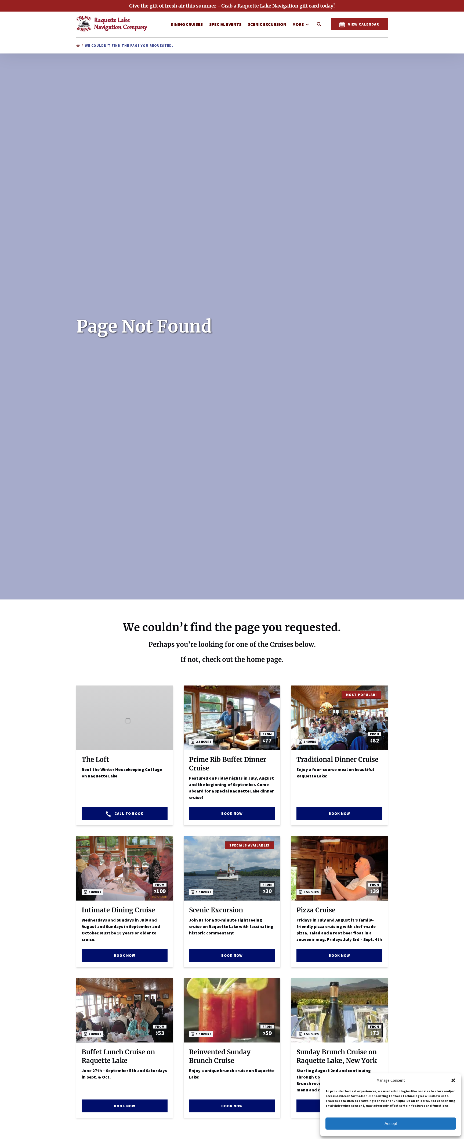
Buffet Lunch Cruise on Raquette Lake (118, 1056)
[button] (453, 1080)
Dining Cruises (187, 24)
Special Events (225, 24)
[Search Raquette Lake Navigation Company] (319, 24)
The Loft (95, 759)
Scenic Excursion (267, 24)
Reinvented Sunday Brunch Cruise (220, 1056)
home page (264, 659)
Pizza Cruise (315, 910)
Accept (391, 1123)
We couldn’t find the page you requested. (129, 45)
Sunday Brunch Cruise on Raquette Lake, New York (336, 1056)
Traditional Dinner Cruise (337, 759)
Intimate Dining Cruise (118, 910)
